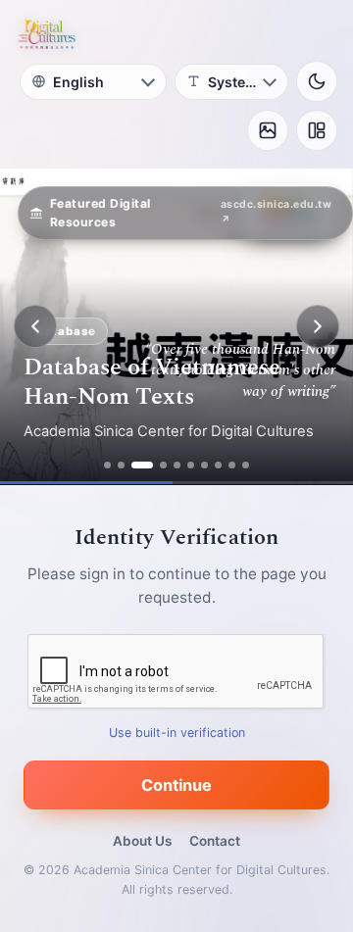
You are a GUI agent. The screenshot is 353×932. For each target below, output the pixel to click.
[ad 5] (177, 465)
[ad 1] (107, 465)
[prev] (35, 326)
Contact (214, 841)
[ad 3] (142, 465)
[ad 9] (231, 465)
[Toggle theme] (316, 81)
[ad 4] (163, 465)
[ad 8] (218, 465)
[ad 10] (245, 465)
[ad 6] (190, 465)
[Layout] (316, 130)
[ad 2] (121, 465)
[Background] (267, 130)
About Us (142, 841)
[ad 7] (204, 465)
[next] (317, 326)
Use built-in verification (177, 732)
